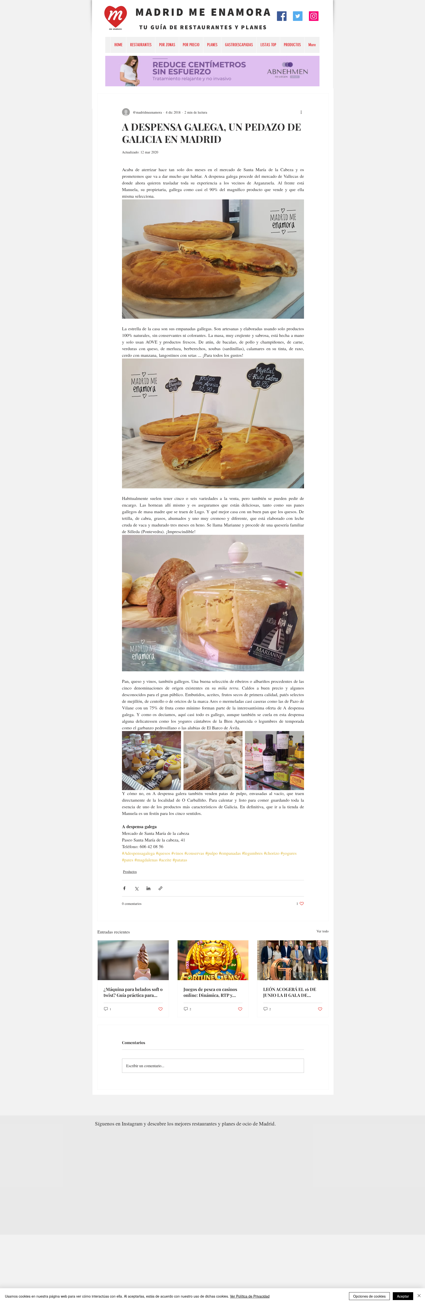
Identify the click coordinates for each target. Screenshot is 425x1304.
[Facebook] (282, 16)
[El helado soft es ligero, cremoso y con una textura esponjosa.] (133, 960)
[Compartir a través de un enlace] (160, 888)
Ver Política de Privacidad (250, 1296)
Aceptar (403, 1296)
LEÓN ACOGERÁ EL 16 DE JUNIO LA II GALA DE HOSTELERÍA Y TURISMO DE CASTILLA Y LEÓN (290, 992)
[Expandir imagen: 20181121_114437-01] (274, 760)
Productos (130, 871)
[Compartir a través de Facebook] (124, 888)
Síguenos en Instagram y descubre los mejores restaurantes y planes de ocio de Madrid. (185, 1123)
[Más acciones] (301, 112)
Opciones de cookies (369, 1296)
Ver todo (323, 931)
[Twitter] (298, 16)
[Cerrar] (419, 1296)
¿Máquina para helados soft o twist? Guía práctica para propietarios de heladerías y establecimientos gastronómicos (133, 992)
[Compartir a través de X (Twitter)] (136, 888)
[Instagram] (314, 16)
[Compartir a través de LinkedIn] (148, 888)
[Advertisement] (147, 1269)
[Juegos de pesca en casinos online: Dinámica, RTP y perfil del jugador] (213, 960)
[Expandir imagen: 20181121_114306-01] (213, 760)
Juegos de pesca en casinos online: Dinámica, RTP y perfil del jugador (210, 992)
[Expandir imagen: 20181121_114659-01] (151, 760)
